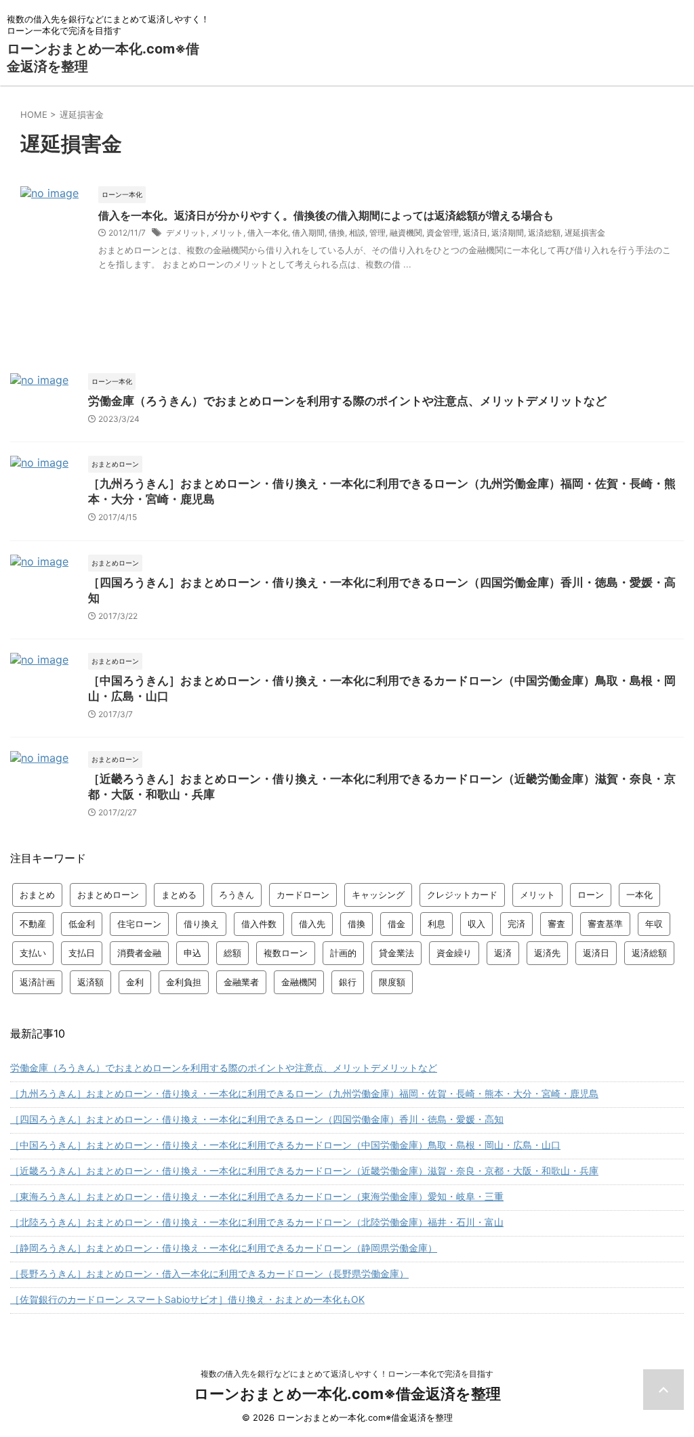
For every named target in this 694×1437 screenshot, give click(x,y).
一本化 (639, 894)
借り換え (201, 923)
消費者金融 (139, 952)
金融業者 (241, 982)
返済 (503, 952)
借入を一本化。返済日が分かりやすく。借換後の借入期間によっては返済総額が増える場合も (326, 215)
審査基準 (605, 923)
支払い (33, 952)
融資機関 (406, 233)
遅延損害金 (585, 233)
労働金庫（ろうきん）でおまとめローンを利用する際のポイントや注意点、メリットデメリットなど (347, 401)
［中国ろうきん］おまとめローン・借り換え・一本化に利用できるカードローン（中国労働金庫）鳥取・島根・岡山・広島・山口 (285, 1145)
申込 (192, 952)
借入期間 (308, 233)
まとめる (179, 894)
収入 (476, 923)
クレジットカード (462, 894)
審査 (556, 923)
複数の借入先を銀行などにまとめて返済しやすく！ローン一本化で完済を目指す (347, 1374)
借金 (396, 923)
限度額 (392, 982)
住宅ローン (139, 923)
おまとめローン (108, 894)
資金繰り (454, 952)
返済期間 (507, 233)
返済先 (547, 952)
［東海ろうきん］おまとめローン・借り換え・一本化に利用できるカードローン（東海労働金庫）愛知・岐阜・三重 (257, 1196)
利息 (436, 923)
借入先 (312, 923)
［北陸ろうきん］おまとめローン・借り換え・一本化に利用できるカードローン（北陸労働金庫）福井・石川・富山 (257, 1222)
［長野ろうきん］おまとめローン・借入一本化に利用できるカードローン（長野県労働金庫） (209, 1273)
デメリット (186, 233)
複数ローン (286, 952)
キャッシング (378, 894)
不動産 (33, 923)
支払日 (81, 952)
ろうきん (236, 894)
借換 (337, 233)
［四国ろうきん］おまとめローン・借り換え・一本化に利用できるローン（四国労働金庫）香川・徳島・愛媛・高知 (257, 1119)
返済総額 (544, 233)
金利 (135, 982)
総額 (232, 952)
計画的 (343, 952)
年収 (654, 923)
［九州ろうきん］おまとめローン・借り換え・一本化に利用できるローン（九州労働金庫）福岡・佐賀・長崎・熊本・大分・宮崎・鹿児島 (304, 1093)
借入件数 (259, 923)
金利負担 (183, 982)
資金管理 (442, 233)
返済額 (90, 982)
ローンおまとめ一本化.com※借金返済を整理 (347, 1393)
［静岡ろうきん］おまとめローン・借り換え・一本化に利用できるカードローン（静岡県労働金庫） (223, 1247)
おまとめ (37, 894)
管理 (377, 233)
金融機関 (299, 982)
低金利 (81, 923)
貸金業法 (396, 952)
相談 (357, 233)
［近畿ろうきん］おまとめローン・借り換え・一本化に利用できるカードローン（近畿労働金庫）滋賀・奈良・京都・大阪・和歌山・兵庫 (304, 1170)
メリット (227, 233)
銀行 (347, 982)
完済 (516, 923)
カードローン (303, 894)
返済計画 (37, 982)
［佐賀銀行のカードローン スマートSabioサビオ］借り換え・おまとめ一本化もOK (187, 1299)
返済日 (475, 233)
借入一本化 (267, 233)
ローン (590, 894)
